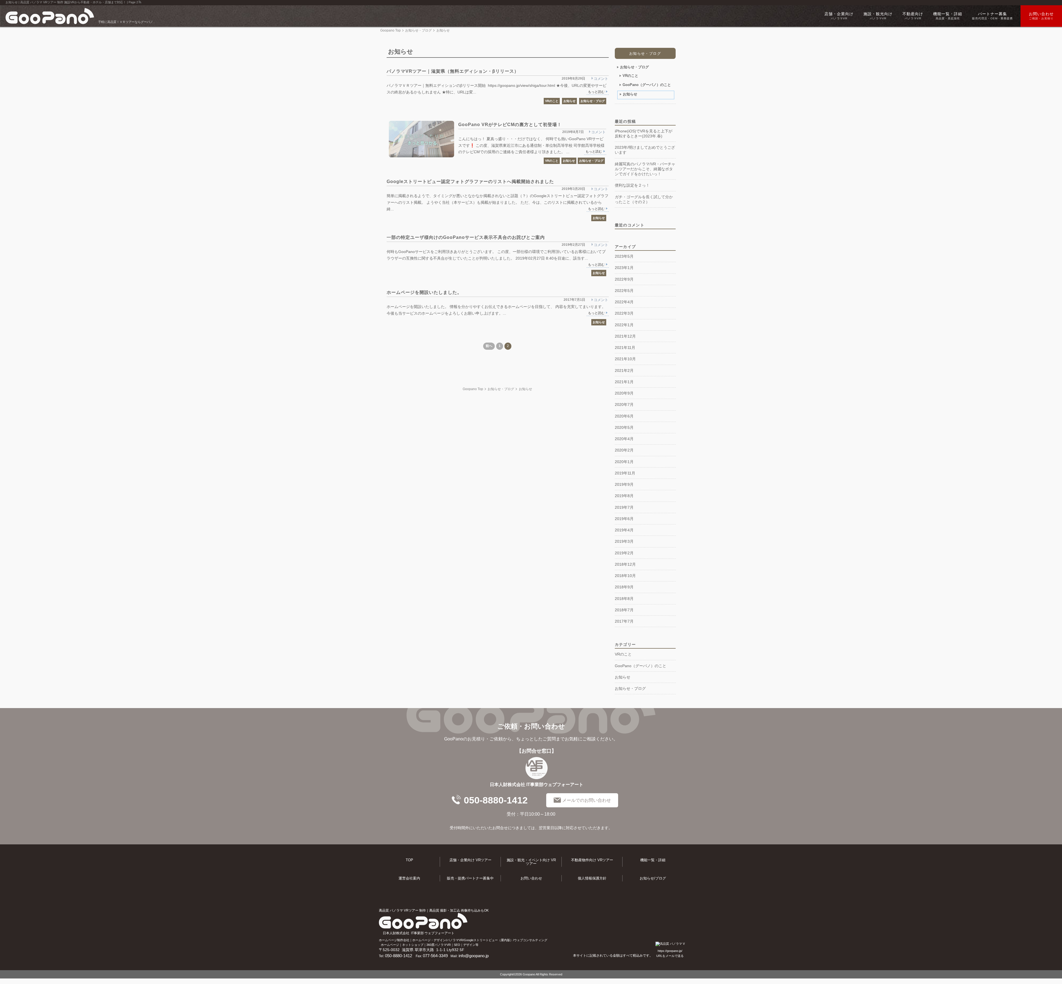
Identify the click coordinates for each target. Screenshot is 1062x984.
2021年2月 (624, 370)
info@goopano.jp (474, 955)
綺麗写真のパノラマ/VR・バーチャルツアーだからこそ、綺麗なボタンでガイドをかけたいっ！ (645, 169)
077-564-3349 (435, 955)
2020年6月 (624, 416)
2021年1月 (624, 382)
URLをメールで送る (670, 955)
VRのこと (551, 101)
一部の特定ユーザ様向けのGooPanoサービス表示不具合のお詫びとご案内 (466, 237)
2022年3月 (624, 313)
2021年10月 (625, 359)
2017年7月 (624, 621)
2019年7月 (624, 507)
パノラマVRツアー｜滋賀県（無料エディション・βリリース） (453, 71)
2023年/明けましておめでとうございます (645, 150)
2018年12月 (625, 564)
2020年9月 (624, 393)
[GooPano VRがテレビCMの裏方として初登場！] (421, 139)
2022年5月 (624, 290)
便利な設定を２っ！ (632, 185)
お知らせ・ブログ (418, 30)
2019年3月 (624, 541)
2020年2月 (624, 450)
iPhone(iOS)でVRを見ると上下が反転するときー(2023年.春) (643, 133)
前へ (489, 346)
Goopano (529, 974)
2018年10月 (625, 575)
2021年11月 (625, 347)
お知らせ (569, 101)
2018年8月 (624, 598)
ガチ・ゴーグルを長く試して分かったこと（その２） (644, 199)
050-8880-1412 (496, 800)
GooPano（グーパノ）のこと (647, 85)
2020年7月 (624, 404)
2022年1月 (624, 325)
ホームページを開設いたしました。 (424, 292)
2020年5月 (624, 427)
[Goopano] (51, 16)
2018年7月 (624, 610)
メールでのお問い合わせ (586, 800)
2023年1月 (624, 267)
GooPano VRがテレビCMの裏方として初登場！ (510, 124)
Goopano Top (390, 30)
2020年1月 (624, 462)
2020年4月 (624, 439)
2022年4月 (624, 302)
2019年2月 (624, 553)
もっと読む (596, 92)
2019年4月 (624, 530)
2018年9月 (624, 587)
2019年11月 (625, 473)
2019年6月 (624, 518)
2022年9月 (624, 279)
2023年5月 (624, 256)
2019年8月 (624, 496)
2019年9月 (624, 484)
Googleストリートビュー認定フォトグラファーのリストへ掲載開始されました (470, 181)
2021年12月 (625, 336)
